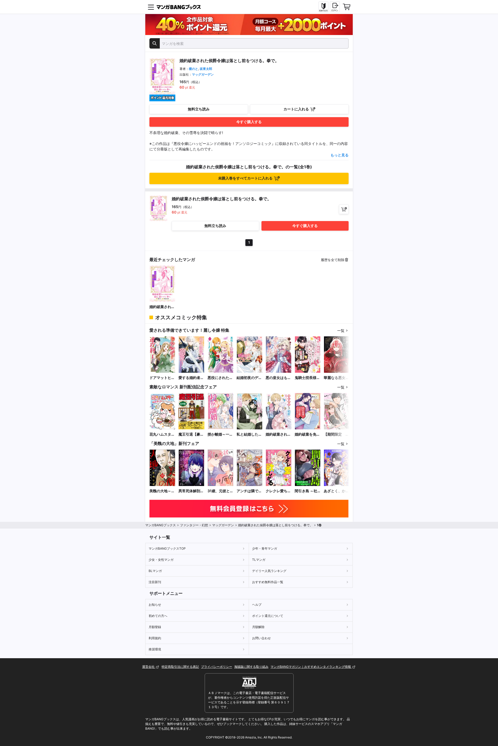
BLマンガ (155, 571)
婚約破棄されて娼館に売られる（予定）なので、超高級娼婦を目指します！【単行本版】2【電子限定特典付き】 (278, 434)
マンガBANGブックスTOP (167, 548)
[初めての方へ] (323, 7)
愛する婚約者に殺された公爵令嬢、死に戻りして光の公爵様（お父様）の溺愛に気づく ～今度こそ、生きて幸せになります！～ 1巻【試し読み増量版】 (191, 377)
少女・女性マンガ (161, 560)
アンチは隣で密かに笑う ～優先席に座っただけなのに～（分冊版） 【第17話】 (249, 491)
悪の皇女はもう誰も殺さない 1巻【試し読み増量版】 (278, 377)
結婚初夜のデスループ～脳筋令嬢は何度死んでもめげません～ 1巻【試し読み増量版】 (249, 377)
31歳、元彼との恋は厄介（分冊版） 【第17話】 (220, 491)
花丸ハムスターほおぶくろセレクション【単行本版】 (162, 434)
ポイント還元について (267, 616)
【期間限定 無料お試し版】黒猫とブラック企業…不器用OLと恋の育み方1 (337, 434)
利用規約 (155, 638)
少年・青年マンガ (264, 548)
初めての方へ (158, 616)
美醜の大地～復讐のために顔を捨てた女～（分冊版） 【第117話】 (162, 491)
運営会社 (148, 667)
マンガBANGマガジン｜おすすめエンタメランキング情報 (311, 667)
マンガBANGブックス (160, 525)
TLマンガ (258, 560)
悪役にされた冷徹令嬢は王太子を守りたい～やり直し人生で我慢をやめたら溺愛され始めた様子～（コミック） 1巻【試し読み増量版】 (220, 377)
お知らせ (155, 605)
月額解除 (258, 627)
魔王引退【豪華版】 (191, 434)
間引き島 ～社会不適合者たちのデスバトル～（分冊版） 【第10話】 (307, 491)
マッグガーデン (203, 74)
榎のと (193, 69)
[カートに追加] (344, 209)
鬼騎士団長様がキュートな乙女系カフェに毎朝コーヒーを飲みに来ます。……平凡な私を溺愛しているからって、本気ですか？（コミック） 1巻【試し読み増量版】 (307, 377)
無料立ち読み (199, 109)
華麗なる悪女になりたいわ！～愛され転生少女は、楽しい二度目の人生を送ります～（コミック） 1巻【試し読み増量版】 (336, 377)
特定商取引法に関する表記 (180, 667)
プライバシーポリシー (216, 667)
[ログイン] (335, 6)
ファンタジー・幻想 (194, 525)
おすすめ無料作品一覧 (267, 582)
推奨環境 (155, 649)
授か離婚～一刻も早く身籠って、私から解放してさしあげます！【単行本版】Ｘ (220, 434)
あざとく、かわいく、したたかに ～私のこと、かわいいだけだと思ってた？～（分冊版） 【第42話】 (336, 491)
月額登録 (155, 627)
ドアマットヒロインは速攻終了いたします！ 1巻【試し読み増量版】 (162, 377)
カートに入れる (296, 109)
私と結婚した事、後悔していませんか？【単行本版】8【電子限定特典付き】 (249, 434)
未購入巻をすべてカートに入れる (245, 178)
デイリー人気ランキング (269, 571)
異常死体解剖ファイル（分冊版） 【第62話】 (191, 491)
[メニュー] (151, 7)
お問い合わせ (261, 638)
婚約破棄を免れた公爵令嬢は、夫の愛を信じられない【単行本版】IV (307, 434)
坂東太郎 (206, 69)
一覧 (340, 330)
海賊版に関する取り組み (251, 667)
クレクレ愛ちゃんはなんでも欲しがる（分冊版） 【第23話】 (278, 491)
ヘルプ (256, 605)
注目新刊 (155, 582)
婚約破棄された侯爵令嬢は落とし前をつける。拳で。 (162, 306)
